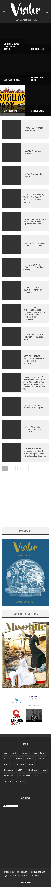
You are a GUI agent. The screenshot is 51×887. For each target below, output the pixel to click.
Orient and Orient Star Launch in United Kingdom (33, 406)
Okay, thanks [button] (25, 882)
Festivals (30, 759)
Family (19, 759)
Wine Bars (20, 781)
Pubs (44, 770)
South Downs (24, 776)
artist (13, 753)
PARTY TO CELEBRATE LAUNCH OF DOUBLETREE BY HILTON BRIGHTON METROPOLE (34, 360)
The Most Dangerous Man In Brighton (33, 175)
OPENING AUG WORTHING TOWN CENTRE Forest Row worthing (33, 267)
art (5, 753)
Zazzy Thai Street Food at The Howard (33, 152)
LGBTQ (21, 770)
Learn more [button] (34, 875)
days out (8, 759)
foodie (41, 759)
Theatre (7, 781)
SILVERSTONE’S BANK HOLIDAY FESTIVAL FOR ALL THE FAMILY (33, 429)
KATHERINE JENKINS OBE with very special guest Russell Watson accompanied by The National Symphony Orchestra (34, 452)
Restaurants (9, 776)
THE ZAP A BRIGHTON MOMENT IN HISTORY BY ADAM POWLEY (32, 290)
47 (31, 468)
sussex (38, 776)
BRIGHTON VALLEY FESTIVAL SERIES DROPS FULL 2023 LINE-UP (34, 336)
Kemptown (8, 770)
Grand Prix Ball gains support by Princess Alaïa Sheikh (34, 244)
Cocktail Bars (38, 753)
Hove (31, 764)
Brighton (24, 753)
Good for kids (18, 764)
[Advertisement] (25, 501)
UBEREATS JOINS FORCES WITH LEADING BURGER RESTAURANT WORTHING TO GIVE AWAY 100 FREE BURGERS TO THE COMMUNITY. (34, 313)
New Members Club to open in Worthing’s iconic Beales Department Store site (34, 221)
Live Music (32, 770)
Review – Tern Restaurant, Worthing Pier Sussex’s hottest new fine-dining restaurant (33, 198)
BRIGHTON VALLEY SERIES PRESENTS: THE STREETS (33, 129)
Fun (5, 764)
